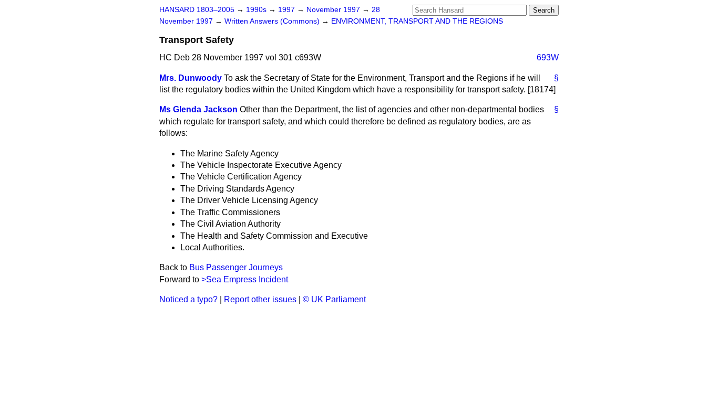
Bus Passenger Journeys (236, 267)
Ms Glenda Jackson (198, 109)
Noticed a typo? (188, 299)
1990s (257, 10)
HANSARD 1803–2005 (196, 10)
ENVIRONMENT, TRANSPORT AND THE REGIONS (417, 21)
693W (548, 57)
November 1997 (334, 10)
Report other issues (260, 299)
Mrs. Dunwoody (190, 77)
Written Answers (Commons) (273, 21)
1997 (287, 10)
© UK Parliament (334, 299)
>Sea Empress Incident (244, 279)
